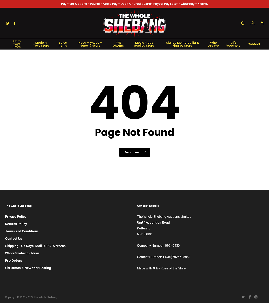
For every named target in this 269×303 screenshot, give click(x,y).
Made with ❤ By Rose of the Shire (161, 268)
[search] (243, 23)
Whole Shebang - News (22, 253)
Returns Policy (16, 224)
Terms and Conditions (22, 231)
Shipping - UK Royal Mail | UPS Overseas (35, 246)
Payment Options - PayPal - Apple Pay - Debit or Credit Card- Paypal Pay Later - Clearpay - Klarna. (134, 4)
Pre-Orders (13, 260)
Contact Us (13, 238)
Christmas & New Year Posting (28, 268)
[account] (252, 23)
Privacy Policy (15, 216)
